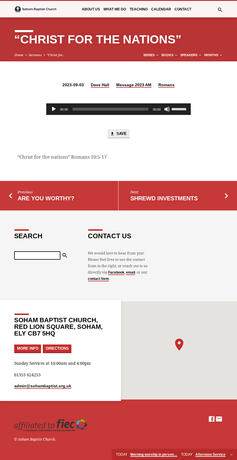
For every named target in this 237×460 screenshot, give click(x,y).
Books (168, 55)
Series (149, 55)
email (130, 272)
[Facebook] (211, 419)
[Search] (65, 255)
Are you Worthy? (46, 198)
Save (121, 133)
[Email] (219, 419)
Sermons (35, 55)
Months (211, 55)
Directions (57, 349)
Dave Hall (100, 85)
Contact (183, 9)
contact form (98, 279)
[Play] (54, 109)
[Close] (231, 454)
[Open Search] (220, 10)
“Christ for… (56, 55)
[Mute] (167, 109)
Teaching (138, 9)
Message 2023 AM (133, 85)
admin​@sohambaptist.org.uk (42, 386)
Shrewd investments (164, 198)
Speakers (189, 55)
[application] (118, 109)
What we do (114, 9)
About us (91, 9)
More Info (27, 349)
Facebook (116, 272)
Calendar (161, 9)
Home (18, 55)
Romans (166, 85)
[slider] (180, 108)
